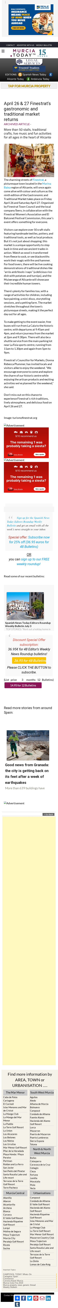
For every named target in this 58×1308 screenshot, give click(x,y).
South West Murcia (42, 1086)
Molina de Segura (12, 1225)
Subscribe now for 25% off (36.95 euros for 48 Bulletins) (29, 536)
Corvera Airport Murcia (13, 1275)
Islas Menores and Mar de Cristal (15, 1103)
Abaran (7, 1195)
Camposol (35, 1105)
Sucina (6, 1242)
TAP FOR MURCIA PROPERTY (29, 80)
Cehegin (34, 1162)
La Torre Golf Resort (13, 1121)
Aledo (33, 1094)
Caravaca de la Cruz (40, 1158)
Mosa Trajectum (11, 1229)
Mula (32, 1179)
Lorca (33, 1121)
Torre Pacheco (10, 1182)
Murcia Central (15, 1187)
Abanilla (7, 1192)
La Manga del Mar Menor (12, 1113)
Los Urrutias (9, 1138)
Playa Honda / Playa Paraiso (13, 1150)
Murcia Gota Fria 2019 (13, 1277)
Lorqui (6, 1222)
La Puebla (8, 1118)
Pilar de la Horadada (13, 1145)
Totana (33, 1138)
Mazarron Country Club (42, 1232)
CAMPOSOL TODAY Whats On (17, 1269)
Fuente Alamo (37, 1111)
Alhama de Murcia (39, 1098)
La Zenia (34, 1255)
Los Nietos (8, 1135)
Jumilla (33, 1172)
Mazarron (35, 1125)
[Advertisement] (29, 935)
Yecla (32, 1182)
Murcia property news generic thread (19, 1279)
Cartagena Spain (10, 1271)
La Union (7, 1125)
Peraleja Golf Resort (13, 1235)
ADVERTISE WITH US (25, 39)
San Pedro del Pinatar (14, 1165)
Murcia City (9, 1232)
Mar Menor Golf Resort (15, 1141)
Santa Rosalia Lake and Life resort (15, 1170)
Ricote (6, 1239)
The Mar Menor (15, 1086)
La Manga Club (10, 1108)
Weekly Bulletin (10, 1282)
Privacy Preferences (32, 1293)
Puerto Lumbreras (39, 1131)
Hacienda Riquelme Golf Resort (13, 1217)
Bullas (33, 1152)
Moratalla (35, 1175)
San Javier (8, 1162)
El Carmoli (8, 1098)
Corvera (7, 1209)
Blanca (6, 1205)
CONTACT (10, 39)
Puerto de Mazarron (40, 1128)
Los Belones (9, 1131)
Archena (7, 1202)
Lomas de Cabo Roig (40, 1258)
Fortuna (34, 1169)
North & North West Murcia (42, 1145)
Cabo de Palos (10, 1091)
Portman (7, 1155)
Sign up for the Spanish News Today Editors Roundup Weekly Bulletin (28, 516)
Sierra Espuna (37, 1135)
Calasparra (35, 1155)
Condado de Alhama (40, 1108)
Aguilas (34, 1091)
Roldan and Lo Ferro (13, 1158)
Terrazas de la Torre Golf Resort (13, 1177)
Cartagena (8, 1094)
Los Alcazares (10, 1128)
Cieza (33, 1165)
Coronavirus (8, 1273)
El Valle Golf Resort (13, 1212)
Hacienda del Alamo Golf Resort (40, 1117)
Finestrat (38, 174)
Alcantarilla (9, 1198)
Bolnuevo (35, 1101)
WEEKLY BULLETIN (44, 39)
